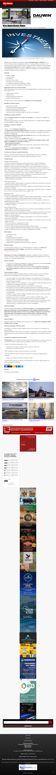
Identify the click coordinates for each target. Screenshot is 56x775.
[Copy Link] (14, 366)
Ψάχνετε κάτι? (28, 720)
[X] (10, 366)
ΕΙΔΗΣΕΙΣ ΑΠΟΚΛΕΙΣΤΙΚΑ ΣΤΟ (25, 379)
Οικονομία (42, 58)
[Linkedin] (18, 366)
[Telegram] (21, 366)
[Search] (50, 722)
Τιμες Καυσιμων (43, 0)
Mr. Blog (35, 58)
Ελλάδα (39, 58)
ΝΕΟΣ (11, 425)
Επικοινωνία (28, 735)
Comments (11, 483)
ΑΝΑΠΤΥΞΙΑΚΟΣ (6, 425)
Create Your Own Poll (11, 484)
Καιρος (36, 0)
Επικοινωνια (50, 0)
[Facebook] (6, 366)
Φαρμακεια (31, 0)
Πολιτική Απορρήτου (28, 740)
